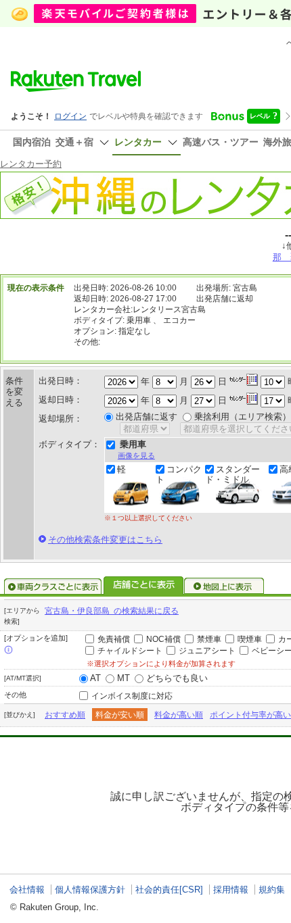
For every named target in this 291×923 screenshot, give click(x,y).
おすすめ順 (65, 715)
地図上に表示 (224, 586)
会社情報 (27, 889)
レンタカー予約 (31, 164)
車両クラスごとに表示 (53, 586)
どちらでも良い (177, 678)
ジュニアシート (207, 650)
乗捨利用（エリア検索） (242, 416)
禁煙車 (209, 639)
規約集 (272, 889)
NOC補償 (163, 639)
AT (95, 678)
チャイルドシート (129, 650)
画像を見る (136, 455)
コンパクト (179, 474)
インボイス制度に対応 (132, 696)
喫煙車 (250, 639)
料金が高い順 (178, 715)
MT (123, 678)
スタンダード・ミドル (232, 474)
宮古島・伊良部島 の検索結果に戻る (112, 611)
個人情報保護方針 (90, 889)
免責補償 (113, 639)
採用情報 (230, 889)
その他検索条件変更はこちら (105, 539)
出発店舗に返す (146, 416)
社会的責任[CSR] (169, 889)
